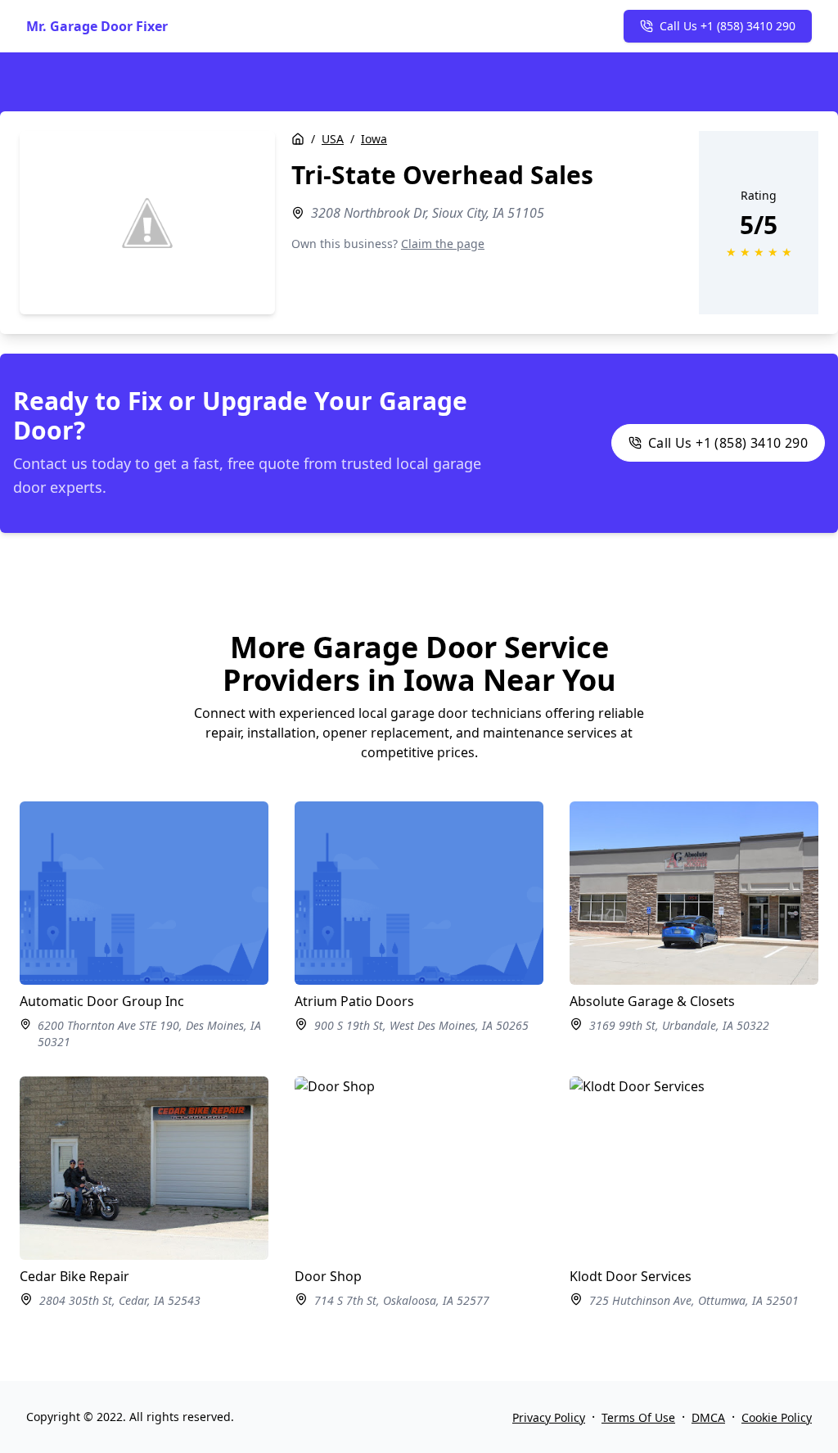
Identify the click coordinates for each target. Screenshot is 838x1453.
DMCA (708, 1417)
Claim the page (442, 243)
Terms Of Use (638, 1417)
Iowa (374, 139)
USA (333, 139)
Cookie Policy (776, 1417)
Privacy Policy (548, 1417)
